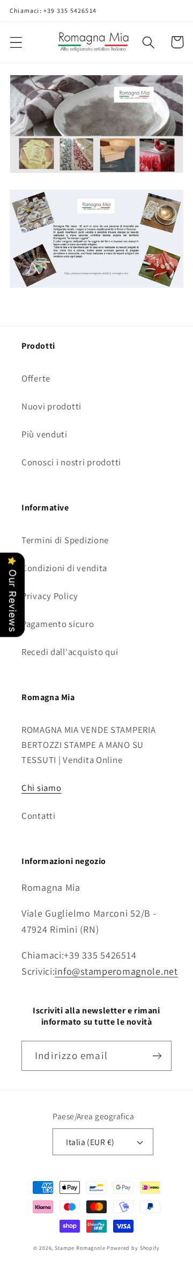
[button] (16, 42)
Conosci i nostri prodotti (71, 462)
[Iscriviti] (157, 1056)
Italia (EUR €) (90, 1141)
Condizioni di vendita (64, 568)
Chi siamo (41, 788)
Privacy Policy (49, 596)
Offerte (35, 378)
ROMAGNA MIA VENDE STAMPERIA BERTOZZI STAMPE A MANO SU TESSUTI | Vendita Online (88, 745)
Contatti (38, 816)
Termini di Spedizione (65, 540)
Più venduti (44, 434)
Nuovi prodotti (51, 406)
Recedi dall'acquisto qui (69, 652)
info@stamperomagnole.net (116, 971)
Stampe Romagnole (80, 1247)
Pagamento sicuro (57, 624)
